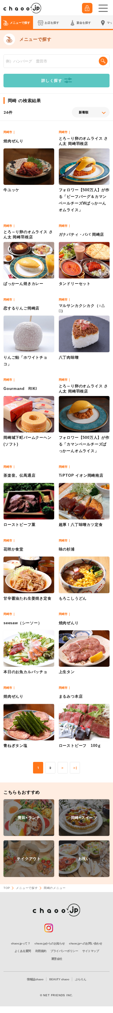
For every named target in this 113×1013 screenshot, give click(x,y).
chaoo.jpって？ (20, 943)
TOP (6, 887)
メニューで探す (27, 887)
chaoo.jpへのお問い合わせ (85, 943)
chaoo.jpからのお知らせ (49, 943)
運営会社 (56, 958)
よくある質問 (22, 951)
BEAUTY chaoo (59, 979)
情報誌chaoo (35, 979)
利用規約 (40, 951)
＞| (75, 767)
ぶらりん (80, 979)
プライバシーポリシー (64, 951)
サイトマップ (90, 951)
